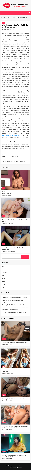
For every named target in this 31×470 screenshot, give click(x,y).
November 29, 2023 (11, 251)
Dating (3, 266)
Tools (3, 284)
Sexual (3, 281)
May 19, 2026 (9, 400)
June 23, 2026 (10, 373)
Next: (14, 160)
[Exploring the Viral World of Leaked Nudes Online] (15, 387)
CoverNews (12, 467)
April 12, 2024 (10, 223)
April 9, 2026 (9, 429)
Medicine (4, 272)
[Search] (29, 12)
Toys (3, 287)
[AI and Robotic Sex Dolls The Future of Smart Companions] (15, 358)
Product (4, 278)
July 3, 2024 (9, 195)
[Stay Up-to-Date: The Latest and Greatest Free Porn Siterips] (15, 208)
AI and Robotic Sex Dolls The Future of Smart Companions (13, 301)
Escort (3, 269)
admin (4, 29)
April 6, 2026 (9, 458)
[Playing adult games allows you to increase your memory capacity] (15, 180)
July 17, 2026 (9, 344)
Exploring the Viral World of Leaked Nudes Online (14, 304)
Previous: (10, 155)
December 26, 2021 (11, 29)
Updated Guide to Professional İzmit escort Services (14, 297)
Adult (4, 395)
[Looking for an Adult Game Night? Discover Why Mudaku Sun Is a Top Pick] (15, 443)
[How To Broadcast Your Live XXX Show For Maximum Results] (15, 236)
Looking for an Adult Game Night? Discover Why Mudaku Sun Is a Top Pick (14, 313)
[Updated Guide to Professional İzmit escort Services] (15, 331)
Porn (4, 22)
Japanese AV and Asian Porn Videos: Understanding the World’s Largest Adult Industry (15, 308)
